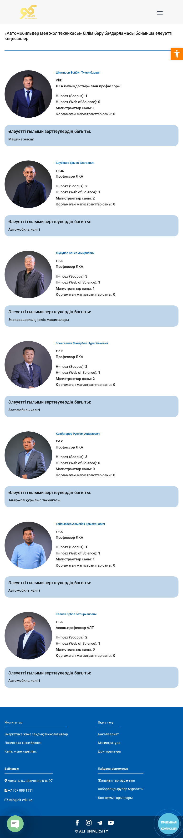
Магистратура (109, 743)
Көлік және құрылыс (21, 751)
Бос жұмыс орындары (115, 798)
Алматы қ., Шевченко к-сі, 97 (30, 781)
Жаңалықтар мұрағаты (116, 780)
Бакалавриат (108, 734)
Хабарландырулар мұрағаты (120, 789)
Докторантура (109, 751)
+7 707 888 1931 (20, 790)
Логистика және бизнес (23, 743)
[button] (177, 54)
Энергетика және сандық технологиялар (36, 734)
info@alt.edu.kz (20, 800)
